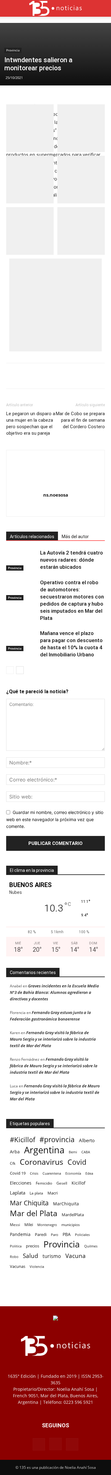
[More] (88, 376)
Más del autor (75, 536)
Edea (89, 1173)
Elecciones (20, 1183)
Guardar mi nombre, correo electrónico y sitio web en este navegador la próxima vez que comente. (54, 819)
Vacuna (75, 1255)
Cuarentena (52, 1173)
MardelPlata (73, 1214)
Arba (15, 1152)
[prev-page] (10, 670)
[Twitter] (46, 376)
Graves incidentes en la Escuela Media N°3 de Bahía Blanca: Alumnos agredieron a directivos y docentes (54, 992)
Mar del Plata (33, 1213)
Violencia (37, 1266)
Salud (30, 1256)
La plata (36, 1192)
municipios (70, 1224)
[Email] (74, 376)
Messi (15, 1224)
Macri (52, 1193)
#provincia (57, 1139)
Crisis (34, 1173)
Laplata (17, 1193)
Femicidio (44, 1183)
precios (32, 1246)
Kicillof (78, 1183)
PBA (67, 1234)
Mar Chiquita (29, 1202)
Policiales (82, 1234)
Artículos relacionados (32, 536)
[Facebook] (32, 376)
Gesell (61, 1183)
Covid (77, 1162)
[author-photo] (55, 486)
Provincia (13, 50)
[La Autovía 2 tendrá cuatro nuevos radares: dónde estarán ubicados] (21, 560)
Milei (28, 1224)
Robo (14, 1256)
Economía (73, 1173)
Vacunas (17, 1266)
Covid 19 (18, 1173)
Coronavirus (41, 1162)
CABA (85, 1152)
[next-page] (20, 670)
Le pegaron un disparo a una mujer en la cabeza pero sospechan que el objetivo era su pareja (30, 423)
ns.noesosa (55, 495)
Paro (54, 1234)
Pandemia (20, 1234)
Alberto (87, 1140)
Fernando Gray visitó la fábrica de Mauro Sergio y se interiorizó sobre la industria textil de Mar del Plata (53, 1039)
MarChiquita (66, 1204)
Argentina (44, 1150)
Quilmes (90, 1246)
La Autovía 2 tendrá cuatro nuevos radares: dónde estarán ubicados (71, 560)
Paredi (41, 1234)
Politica (16, 1246)
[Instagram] (56, 507)
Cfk (12, 1163)
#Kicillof (22, 1139)
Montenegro (47, 1224)
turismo (52, 1256)
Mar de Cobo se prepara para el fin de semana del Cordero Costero (80, 420)
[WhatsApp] (60, 376)
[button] (10, 8)
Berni (73, 1152)
